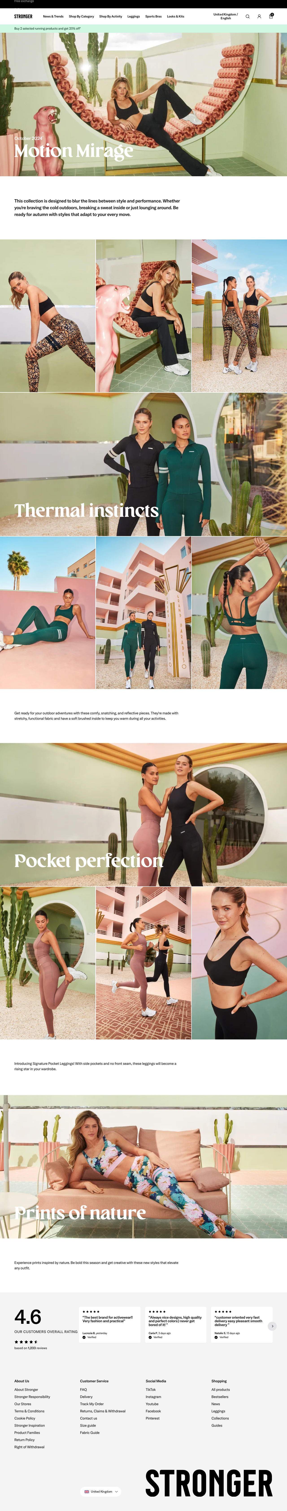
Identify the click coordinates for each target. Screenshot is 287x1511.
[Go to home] (23, 16)
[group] (110, 1326)
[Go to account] (259, 16)
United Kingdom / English (225, 16)
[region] (176, 1326)
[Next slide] (272, 1326)
